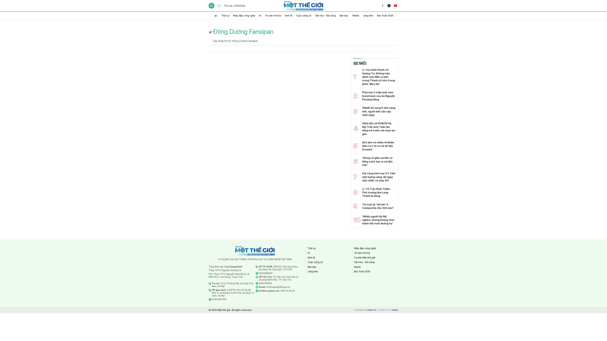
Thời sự (225, 15)
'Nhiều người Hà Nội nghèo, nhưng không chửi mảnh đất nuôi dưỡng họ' (378, 220)
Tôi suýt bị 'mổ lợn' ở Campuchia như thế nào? (377, 206)
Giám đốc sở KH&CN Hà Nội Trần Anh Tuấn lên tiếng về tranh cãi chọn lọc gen (378, 128)
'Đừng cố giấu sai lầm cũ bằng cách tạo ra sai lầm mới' (377, 161)
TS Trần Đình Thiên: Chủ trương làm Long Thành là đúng (376, 192)
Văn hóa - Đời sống (325, 15)
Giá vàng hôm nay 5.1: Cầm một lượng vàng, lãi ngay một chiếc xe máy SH (378, 177)
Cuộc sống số (303, 15)
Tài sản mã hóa (273, 15)
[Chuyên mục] (211, 6)
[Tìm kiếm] (219, 6)
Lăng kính (368, 15)
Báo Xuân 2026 (385, 15)
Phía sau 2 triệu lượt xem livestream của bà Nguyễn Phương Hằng (378, 96)
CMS (372, 310)
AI (260, 15)
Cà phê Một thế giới (364, 257)
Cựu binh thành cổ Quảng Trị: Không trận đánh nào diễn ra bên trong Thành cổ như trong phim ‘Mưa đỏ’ (378, 77)
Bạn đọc (344, 15)
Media (355, 15)
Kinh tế (288, 15)
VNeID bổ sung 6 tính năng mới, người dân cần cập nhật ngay (378, 111)
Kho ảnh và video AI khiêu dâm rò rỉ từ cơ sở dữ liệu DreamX (378, 146)
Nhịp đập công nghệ (244, 15)
